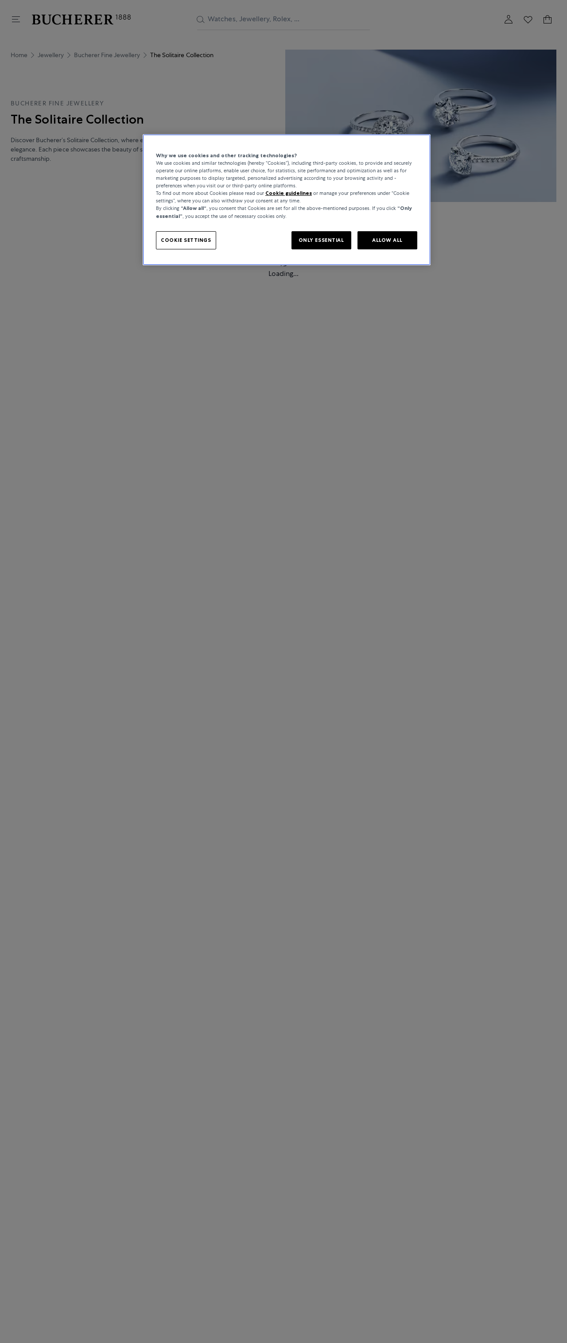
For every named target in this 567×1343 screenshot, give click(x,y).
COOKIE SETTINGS (186, 240)
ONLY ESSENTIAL (321, 240)
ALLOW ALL (387, 240)
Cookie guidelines (288, 193)
